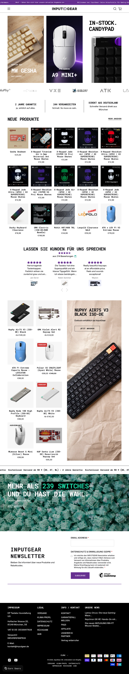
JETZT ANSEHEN (87, 328)
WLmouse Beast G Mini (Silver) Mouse (20, 452)
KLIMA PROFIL (44, 617)
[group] (64, 106)
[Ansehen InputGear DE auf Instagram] (9, 660)
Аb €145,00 (20, 335)
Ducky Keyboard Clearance (17, 228)
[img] (64, 253)
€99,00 (20, 419)
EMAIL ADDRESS (80, 537)
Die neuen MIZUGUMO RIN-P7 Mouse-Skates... (99, 624)
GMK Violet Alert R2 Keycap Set (49, 330)
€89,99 (20, 457)
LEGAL (40, 607)
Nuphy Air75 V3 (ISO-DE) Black (20, 330)
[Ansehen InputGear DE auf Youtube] (15, 660)
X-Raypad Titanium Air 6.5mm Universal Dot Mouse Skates (41, 155)
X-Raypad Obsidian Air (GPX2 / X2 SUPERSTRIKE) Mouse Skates (87, 155)
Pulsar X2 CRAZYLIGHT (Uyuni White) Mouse (49, 368)
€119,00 (111, 233)
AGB (39, 634)
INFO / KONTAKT (70, 607)
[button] (114, 8)
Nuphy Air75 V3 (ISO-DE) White (49, 412)
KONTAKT (66, 613)
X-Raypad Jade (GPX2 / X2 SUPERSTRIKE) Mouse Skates (111, 193)
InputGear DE (58, 660)
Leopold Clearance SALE (87, 228)
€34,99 (64, 233)
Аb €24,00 (49, 335)
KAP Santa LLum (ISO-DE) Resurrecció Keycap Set (49, 454)
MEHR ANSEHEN (114, 119)
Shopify (78, 660)
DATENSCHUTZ (44, 621)
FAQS (63, 624)
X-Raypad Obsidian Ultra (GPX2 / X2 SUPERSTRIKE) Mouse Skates (111, 155)
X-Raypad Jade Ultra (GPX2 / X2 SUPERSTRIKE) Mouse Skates (18, 193)
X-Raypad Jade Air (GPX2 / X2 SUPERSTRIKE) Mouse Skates (64, 193)
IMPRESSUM (43, 625)
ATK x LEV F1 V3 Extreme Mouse (111, 228)
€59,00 (88, 233)
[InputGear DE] (64, 9)
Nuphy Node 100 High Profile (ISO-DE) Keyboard (20, 413)
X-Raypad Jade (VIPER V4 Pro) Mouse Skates (64, 154)
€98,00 (20, 378)
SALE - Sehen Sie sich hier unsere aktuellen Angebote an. (52, 2)
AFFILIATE (66, 628)
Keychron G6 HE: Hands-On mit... (101, 619)
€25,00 (18, 155)
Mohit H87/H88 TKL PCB (64, 228)
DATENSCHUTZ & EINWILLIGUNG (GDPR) (91, 551)
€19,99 (18, 233)
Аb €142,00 (49, 416)
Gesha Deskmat (18, 151)
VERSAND (42, 613)
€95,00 (49, 460)
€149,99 (41, 235)
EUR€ (63, 655)
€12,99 (41, 162)
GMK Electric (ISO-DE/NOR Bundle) (41, 230)
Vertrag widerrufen (70, 640)
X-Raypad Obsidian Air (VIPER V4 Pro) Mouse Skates (41, 192)
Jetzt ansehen (15, 506)
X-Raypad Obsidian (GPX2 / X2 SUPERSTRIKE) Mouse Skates (87, 193)
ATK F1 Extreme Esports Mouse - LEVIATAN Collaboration (20, 371)
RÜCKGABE (42, 629)
